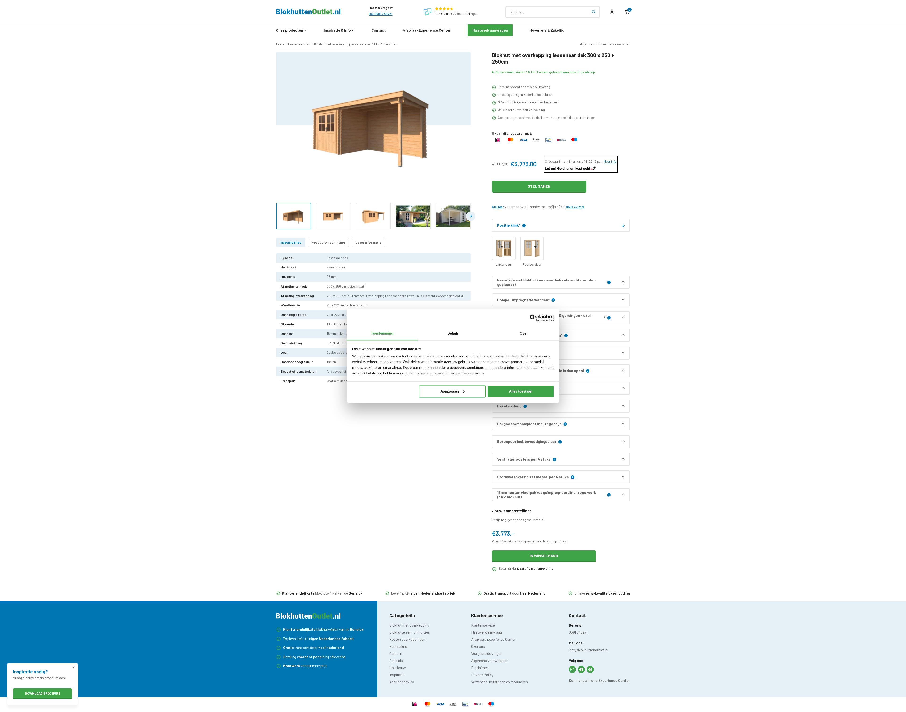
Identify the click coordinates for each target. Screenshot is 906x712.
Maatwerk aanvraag (486, 632)
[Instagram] (572, 669)
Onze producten (289, 30)
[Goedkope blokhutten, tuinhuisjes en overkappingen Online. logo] (308, 13)
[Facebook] (581, 669)
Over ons (478, 646)
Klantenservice (483, 625)
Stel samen (539, 186)
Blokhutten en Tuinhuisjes (409, 632)
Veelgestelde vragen (486, 653)
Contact (379, 30)
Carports (396, 653)
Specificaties (290, 242)
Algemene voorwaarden (489, 660)
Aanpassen (449, 391)
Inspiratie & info (337, 30)
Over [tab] (524, 333)
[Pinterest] (590, 669)
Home (280, 44)
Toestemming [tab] (382, 333)
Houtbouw (397, 667)
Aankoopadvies (401, 681)
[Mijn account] (612, 12)
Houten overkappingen (407, 639)
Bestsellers (398, 646)
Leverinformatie (368, 242)
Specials (396, 660)
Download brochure (42, 693)
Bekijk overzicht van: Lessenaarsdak (604, 44)
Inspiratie (396, 674)
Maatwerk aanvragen (490, 30)
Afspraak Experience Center (427, 30)
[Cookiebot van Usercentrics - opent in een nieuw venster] (533, 318)
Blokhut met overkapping (409, 625)
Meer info (610, 161)
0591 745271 (575, 207)
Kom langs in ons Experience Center (599, 680)
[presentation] (470, 216)
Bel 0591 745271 (380, 14)
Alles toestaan (520, 391)
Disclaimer (479, 667)
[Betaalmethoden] (498, 142)
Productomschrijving (328, 242)
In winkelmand (544, 555)
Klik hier (498, 207)
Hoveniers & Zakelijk (547, 30)
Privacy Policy (482, 674)
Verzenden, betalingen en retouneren (499, 681)
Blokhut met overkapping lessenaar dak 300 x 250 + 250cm (356, 44)
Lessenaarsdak (299, 44)
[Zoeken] (594, 12)
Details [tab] (453, 333)
